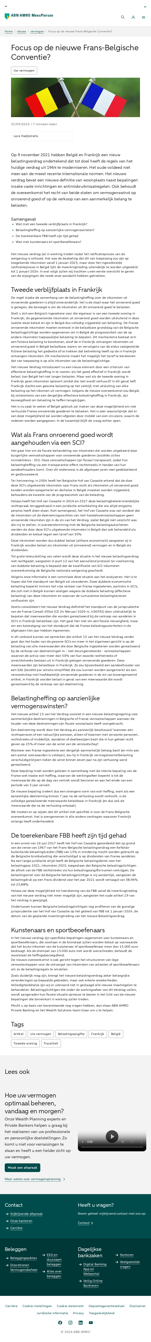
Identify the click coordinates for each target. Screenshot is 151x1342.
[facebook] (60, 1322)
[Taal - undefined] (6, 6)
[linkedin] (80, 1322)
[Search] (123, 17)
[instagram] (70, 1322)
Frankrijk (97, 1034)
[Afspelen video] (112, 1136)
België (116, 1034)
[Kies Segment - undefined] (145, 6)
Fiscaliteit (51, 1043)
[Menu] (143, 17)
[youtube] (90, 1322)
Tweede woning (25, 1043)
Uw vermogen (24, 70)
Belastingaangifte (71, 1034)
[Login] (133, 17)
